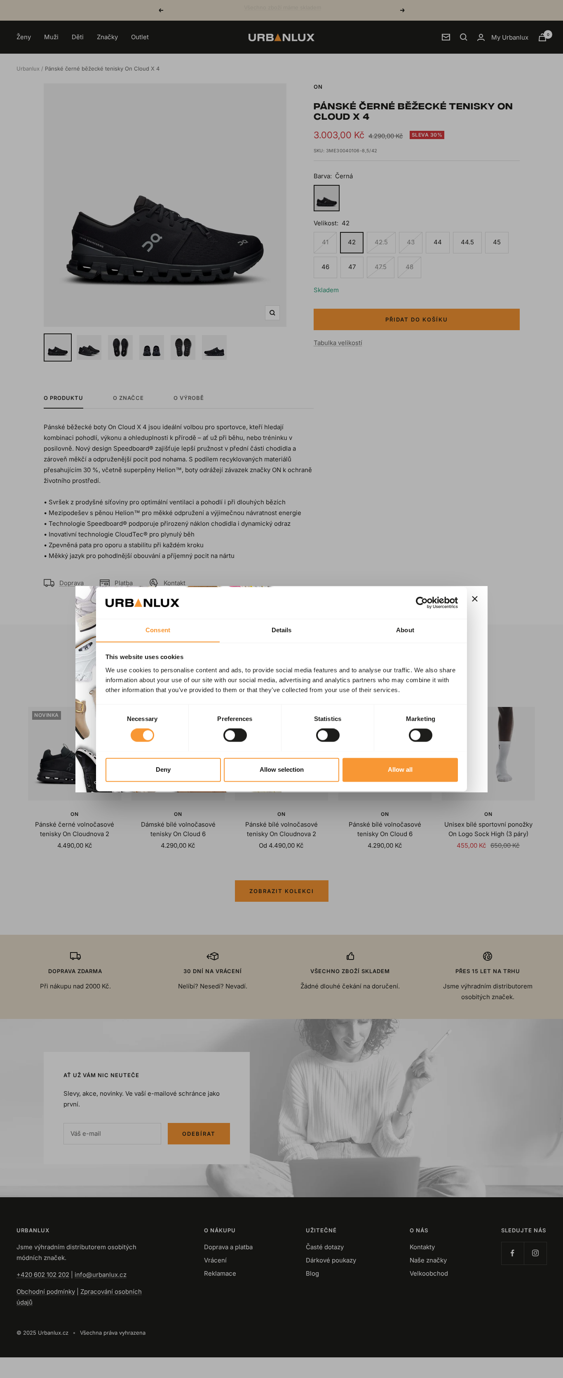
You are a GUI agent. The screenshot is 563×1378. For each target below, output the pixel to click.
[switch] (235, 735)
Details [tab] (282, 629)
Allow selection (282, 769)
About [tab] (405, 629)
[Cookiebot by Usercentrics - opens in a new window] (422, 602)
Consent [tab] (157, 629)
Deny (163, 769)
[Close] (475, 599)
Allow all (400, 769)
